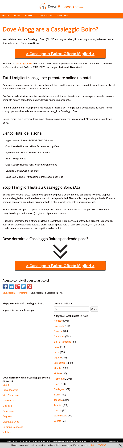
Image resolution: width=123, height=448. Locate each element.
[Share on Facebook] (5, 286)
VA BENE (102, 445)
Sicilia (57, 394)
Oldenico (7, 405)
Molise (57, 373)
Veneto (57, 420)
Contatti (62, 15)
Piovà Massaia (10, 390)
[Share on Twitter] (23, 286)
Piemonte (59, 378)
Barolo (6, 384)
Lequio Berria (9, 400)
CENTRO (29, 15)
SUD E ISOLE (46, 15)
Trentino (58, 405)
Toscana (58, 399)
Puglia (57, 384)
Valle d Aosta (60, 415)
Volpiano (7, 432)
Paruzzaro (8, 411)
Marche (58, 368)
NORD (17, 15)
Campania (59, 336)
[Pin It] (29, 286)
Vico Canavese (11, 395)
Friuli (56, 347)
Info (92, 445)
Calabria (58, 331)
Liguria (57, 357)
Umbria (58, 410)
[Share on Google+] (17, 286)
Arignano (7, 416)
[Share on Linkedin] (11, 286)
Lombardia (59, 362)
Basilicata (59, 326)
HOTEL (6, 15)
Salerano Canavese (13, 427)
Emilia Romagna (62, 341)
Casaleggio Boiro (23, 63)
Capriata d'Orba (11, 421)
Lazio (56, 352)
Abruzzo (58, 320)
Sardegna (59, 389)
